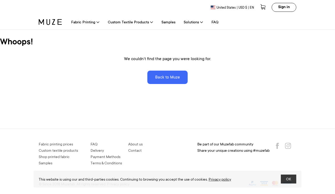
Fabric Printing (83, 22)
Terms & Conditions (106, 163)
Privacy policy (220, 180)
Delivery (97, 151)
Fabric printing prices (56, 145)
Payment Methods (105, 157)
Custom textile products (58, 151)
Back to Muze (167, 77)
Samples (168, 22)
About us (135, 145)
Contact (135, 151)
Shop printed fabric (54, 157)
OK (288, 179)
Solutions (191, 22)
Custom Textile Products (128, 22)
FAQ (215, 22)
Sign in (284, 7)
